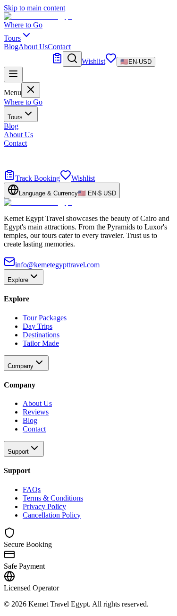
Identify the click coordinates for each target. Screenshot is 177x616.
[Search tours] (72, 59)
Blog (11, 47)
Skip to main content (34, 8)
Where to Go (23, 25)
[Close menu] (30, 90)
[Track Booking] (57, 61)
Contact (59, 47)
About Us (33, 47)
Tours (15, 117)
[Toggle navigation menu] (13, 74)
